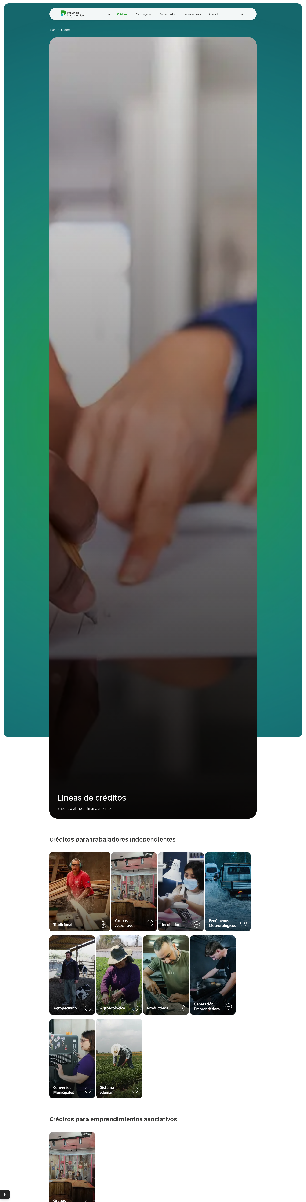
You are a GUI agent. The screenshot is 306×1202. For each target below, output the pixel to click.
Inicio (52, 29)
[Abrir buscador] (242, 14)
